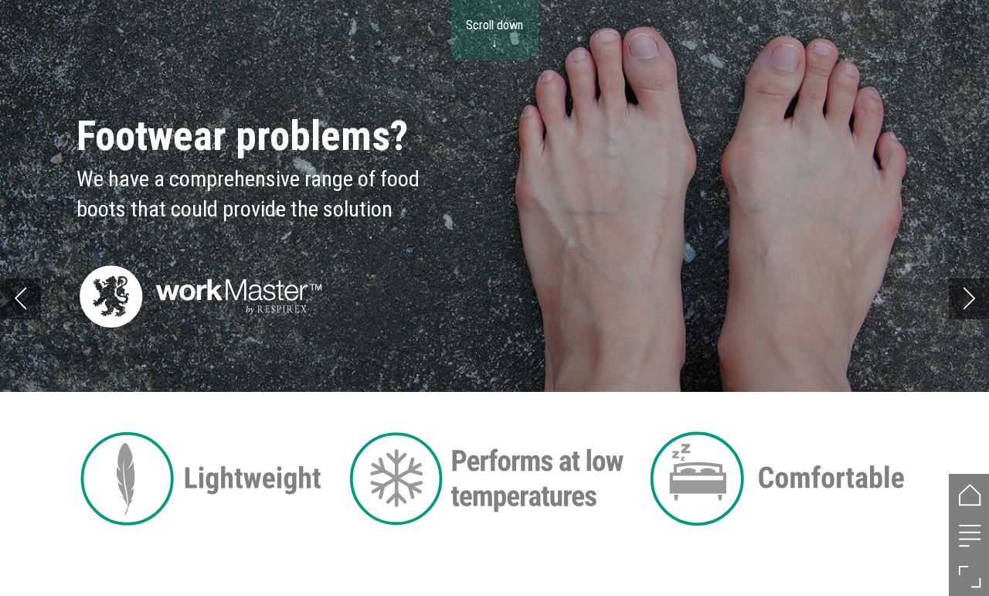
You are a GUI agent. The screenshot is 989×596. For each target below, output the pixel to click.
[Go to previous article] (20, 298)
